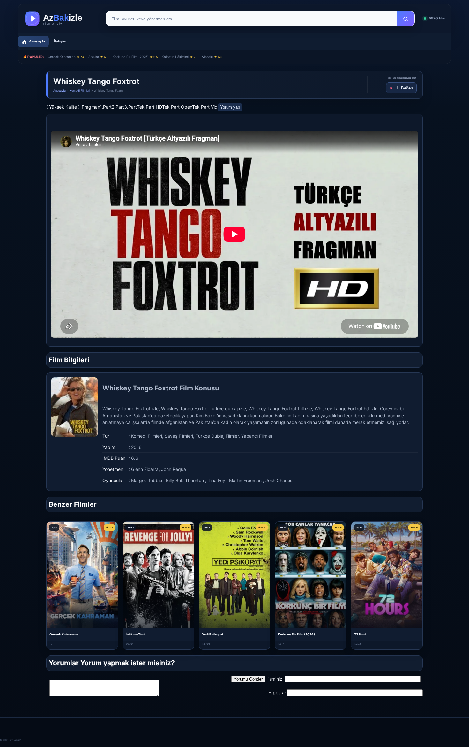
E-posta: (277, 692)
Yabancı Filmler (256, 436)
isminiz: (276, 679)
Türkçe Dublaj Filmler (217, 436)
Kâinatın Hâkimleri (179, 56)
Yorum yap (230, 107)
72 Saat (360, 634)
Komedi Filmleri (80, 90)
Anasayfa (59, 90)
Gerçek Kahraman (66, 56)
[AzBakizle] (60, 18)
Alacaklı (212, 56)
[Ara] (405, 19)
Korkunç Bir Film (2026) (135, 56)
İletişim (60, 41)
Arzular (98, 56)
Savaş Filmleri (179, 436)
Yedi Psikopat (212, 634)
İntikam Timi (135, 634)
